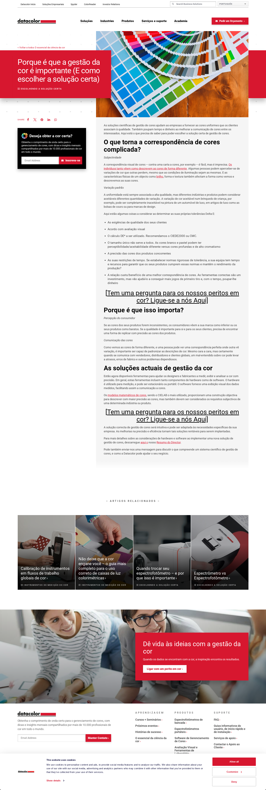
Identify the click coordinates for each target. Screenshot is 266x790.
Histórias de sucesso (148, 732)
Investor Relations (111, 4)
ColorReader (90, 4)
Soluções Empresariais (53, 4)
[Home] (37, 21)
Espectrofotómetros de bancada (189, 721)
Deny (234, 781)
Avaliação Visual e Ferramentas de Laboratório (186, 750)
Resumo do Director (169, 442)
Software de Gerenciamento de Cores (192, 739)
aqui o (144, 442)
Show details (53, 780)
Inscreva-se (72, 160)
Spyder (74, 4)
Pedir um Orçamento (231, 21)
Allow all (234, 761)
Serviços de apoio (225, 738)
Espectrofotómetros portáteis (187, 730)
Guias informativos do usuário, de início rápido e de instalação (229, 729)
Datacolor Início (28, 4)
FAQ (216, 719)
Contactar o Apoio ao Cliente (227, 746)
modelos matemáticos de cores (127, 395)
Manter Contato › (98, 738)
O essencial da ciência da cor (151, 739)
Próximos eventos (146, 725)
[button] (28, 119)
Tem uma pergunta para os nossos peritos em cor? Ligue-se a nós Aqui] (173, 296)
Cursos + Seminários (148, 719)
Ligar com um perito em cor (164, 668)
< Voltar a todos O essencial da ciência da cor (41, 47)
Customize (232, 771)
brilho (159, 176)
